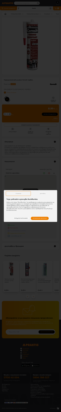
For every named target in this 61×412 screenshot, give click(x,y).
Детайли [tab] (43, 193)
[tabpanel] (30, 205)
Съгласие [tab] (18, 193)
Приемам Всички (40, 218)
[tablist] (30, 193)
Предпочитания (21, 218)
